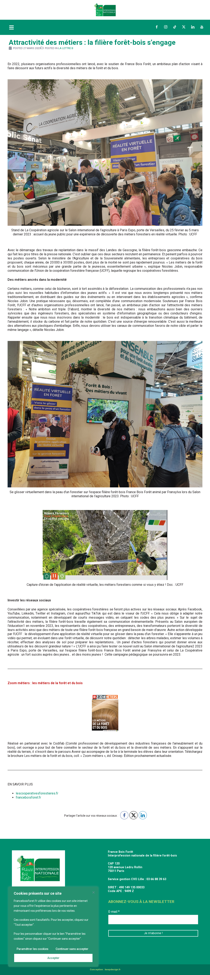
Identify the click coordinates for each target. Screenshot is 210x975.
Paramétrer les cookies (32, 949)
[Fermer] (93, 892)
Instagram (165, 27)
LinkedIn (192, 27)
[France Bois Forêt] (105, 10)
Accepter (53, 958)
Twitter (183, 27)
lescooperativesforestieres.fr (37, 793)
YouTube (201, 27)
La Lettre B (65, 48)
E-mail (114, 912)
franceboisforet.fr (28, 797)
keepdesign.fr (112, 969)
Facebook (156, 27)
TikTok (174, 27)
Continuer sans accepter (72, 949)
